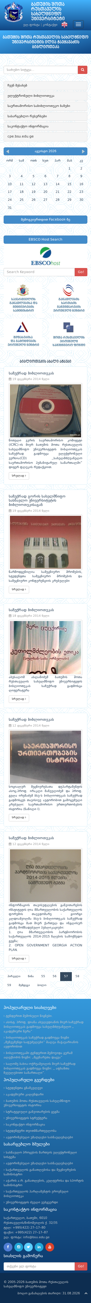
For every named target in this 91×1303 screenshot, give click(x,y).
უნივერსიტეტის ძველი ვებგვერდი (32, 1202)
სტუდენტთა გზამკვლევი (24, 1088)
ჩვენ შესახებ (17, 85)
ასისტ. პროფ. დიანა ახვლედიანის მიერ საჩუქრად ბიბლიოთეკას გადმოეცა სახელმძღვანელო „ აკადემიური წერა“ (43, 1027)
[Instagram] (18, 1247)
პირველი (14, 976)
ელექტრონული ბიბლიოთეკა (31, 96)
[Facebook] (8, 1247)
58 (77, 976)
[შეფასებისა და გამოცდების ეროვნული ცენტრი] (23, 334)
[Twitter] (28, 1247)
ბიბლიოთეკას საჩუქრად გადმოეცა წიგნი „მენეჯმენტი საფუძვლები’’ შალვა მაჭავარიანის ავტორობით (41, 1042)
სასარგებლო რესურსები (27, 116)
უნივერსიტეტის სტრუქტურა (26, 1118)
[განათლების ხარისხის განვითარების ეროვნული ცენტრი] (68, 298)
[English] (63, 24)
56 (55, 976)
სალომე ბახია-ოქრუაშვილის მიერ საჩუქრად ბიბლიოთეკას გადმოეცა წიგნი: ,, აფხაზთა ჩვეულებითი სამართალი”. (39, 1068)
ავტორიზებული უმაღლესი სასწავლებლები (39, 1137)
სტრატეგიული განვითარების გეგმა (33, 1111)
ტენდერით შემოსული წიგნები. (29, 1016)
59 (9, 985)
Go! (81, 272)
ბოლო (41, 985)
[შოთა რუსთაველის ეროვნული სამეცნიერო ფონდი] (68, 334)
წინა (31, 976)
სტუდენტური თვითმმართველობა (31, 1131)
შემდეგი (24, 985)
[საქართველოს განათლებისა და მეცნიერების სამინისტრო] (23, 298)
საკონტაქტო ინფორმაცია (28, 126)
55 (43, 976)
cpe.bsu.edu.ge (21, 136)
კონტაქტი (50, 24)
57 (66, 976)
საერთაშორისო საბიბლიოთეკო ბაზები (39, 106)
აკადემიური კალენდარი (25, 1094)
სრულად (18, 475)
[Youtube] (49, 1247)
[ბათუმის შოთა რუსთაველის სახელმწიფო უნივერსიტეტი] (13, 13)
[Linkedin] (39, 1247)
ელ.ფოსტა (31, 24)
